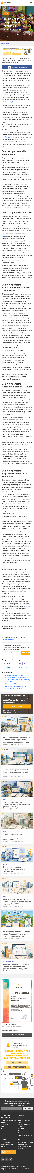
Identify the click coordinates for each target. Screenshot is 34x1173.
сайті (3, 236)
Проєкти (20, 1126)
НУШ (6, 13)
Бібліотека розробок (24, 1120)
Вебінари (3, 1122)
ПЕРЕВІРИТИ (28, 1108)
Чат (19, 1133)
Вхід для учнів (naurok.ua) (25, 1142)
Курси (2, 1126)
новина (26, 71)
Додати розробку (17, 1034)
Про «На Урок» (5, 1142)
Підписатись (26, 653)
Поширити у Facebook (19, 67)
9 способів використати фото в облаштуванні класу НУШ (15, 687)
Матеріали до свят (23, 1144)
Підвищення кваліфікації (8, 1120)
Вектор (3, 1129)
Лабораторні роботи (24, 1124)
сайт (25, 417)
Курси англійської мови (25, 1135)
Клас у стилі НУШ (11, 684)
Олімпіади (21, 1131)
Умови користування (17, 1168)
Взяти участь (17, 706)
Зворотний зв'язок (6, 1151)
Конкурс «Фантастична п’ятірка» (25, 1147)
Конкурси (21, 1129)
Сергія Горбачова (11, 102)
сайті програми (9, 137)
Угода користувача (6, 1168)
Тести (20, 1122)
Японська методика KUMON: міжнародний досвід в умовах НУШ (17, 676)
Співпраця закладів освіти (7, 1145)
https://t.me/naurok (8, 640)
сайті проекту (13, 528)
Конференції (4, 1124)
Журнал (20, 1118)
